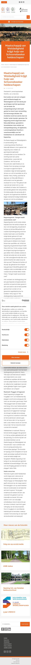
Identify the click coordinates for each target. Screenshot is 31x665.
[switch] (26, 334)
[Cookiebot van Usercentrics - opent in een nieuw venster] (22, 301)
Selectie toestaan (15, 363)
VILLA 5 (17, 660)
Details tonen (22, 352)
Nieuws (7, 64)
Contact (4, 2)
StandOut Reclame (15, 663)
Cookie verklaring (8, 643)
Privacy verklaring (8, 645)
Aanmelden (25, 624)
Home (2, 64)
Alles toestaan (15, 357)
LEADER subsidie (8, 647)
